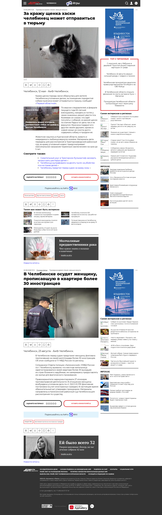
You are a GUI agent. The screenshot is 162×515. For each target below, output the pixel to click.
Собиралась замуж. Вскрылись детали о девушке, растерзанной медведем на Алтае (123, 150)
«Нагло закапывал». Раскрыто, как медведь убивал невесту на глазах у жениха (124, 339)
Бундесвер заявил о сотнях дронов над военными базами (123, 407)
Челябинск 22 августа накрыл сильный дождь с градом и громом (119, 75)
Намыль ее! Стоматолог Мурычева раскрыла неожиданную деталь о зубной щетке (123, 158)
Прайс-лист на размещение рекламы (54, 471)
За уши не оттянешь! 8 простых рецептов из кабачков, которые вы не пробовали (124, 331)
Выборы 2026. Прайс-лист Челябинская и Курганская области (63, 474)
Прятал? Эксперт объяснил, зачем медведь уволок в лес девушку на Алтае (123, 126)
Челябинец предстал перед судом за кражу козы (64, 168)
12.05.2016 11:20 (29, 10)
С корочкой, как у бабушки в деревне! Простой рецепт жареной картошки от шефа (119, 65)
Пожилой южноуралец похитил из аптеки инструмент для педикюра (45, 222)
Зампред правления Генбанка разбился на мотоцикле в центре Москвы (122, 171)
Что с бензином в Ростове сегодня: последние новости (123, 178)
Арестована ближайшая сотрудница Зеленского (123, 186)
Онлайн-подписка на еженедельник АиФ (75, 469)
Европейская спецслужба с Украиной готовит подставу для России (122, 384)
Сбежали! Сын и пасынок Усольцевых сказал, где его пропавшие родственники (124, 118)
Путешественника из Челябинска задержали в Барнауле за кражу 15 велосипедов (84, 222)
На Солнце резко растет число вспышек (121, 201)
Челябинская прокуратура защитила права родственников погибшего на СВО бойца (119, 85)
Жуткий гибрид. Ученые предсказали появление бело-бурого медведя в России (124, 355)
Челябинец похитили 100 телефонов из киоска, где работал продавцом (84, 214)
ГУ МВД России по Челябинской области (39, 339)
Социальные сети (126, 469)
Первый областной (46, 103)
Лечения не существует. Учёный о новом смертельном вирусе (123, 133)
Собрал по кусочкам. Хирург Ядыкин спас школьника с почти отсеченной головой (124, 324)
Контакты (113, 469)
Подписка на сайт (100, 469)
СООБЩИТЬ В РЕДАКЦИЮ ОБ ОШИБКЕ (101, 474)
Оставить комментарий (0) (81, 177)
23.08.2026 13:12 (29, 270)
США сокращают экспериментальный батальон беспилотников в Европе (121, 194)
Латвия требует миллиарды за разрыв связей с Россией (121, 391)
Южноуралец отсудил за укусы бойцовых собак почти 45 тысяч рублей (45, 230)
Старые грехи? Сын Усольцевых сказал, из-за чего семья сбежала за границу (124, 142)
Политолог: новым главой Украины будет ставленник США (123, 399)
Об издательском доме (49, 469)
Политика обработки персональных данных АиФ (88, 471)
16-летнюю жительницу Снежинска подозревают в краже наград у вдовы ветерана (46, 214)
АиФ (25, 79)
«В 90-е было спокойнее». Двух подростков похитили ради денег (123, 346)
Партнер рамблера (60, 506)
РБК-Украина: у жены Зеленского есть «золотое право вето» (122, 375)
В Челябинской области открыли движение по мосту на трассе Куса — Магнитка (119, 94)
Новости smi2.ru (31, 263)
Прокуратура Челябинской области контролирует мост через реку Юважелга (119, 104)
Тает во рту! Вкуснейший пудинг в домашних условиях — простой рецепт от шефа (123, 363)
